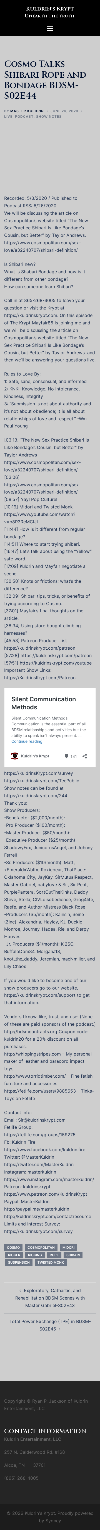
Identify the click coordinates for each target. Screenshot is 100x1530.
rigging (35, 1255)
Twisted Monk (51, 1262)
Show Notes (49, 116)
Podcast (24, 116)
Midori (68, 1247)
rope (54, 1255)
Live (8, 116)
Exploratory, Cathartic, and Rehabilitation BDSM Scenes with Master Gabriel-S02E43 (50, 1298)
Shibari (73, 1255)
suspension (19, 1262)
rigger (14, 1255)
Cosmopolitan (41, 1247)
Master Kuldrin (27, 111)
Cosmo (13, 1247)
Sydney (53, 1520)
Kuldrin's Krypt (50, 8)
